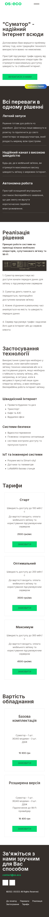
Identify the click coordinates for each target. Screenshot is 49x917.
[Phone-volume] (5, 882)
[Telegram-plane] (12, 882)
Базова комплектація (24, 718)
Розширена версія (24, 783)
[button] (20, 77)
